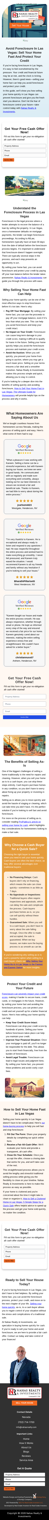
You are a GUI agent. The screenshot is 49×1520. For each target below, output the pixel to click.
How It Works (26, 1443)
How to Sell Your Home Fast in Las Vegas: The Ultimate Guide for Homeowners (23, 392)
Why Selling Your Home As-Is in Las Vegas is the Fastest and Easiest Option (23, 964)
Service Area (26, 1460)
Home (26, 1438)
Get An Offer (8, 160)
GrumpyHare (41, 1497)
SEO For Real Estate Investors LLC (31, 1503)
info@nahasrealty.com (26, 4)
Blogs (26, 1451)
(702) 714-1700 (26, 8)
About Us (26, 1447)
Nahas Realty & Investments (28, 277)
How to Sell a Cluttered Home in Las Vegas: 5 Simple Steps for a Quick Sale (24, 1202)
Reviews (26, 1456)
